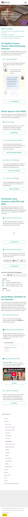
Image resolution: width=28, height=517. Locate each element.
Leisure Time (7, 475)
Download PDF (15, 242)
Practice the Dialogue (12, 178)
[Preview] (3, 280)
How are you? (8, 424)
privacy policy (13, 347)
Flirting (6, 464)
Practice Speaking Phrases (13, 140)
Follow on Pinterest (11, 315)
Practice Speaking (14, 189)
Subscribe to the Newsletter (14, 330)
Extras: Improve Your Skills (8, 34)
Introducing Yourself (10, 430)
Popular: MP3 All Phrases (13, 249)
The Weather (8, 435)
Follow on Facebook (12, 391)
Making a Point (8, 466)
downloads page (7, 212)
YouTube (14, 383)
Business (6, 469)
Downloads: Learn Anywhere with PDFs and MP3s (13, 36)
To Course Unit (15, 101)
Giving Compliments (10, 447)
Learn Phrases (9, 122)
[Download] (5, 280)
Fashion (7, 455)
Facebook (14, 403)
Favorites (7, 452)
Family (5, 478)
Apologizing (8, 441)
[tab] (4, 275)
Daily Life (6, 472)
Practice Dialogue (11, 59)
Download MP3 (15, 266)
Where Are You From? (10, 427)
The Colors (7, 433)
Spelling (7, 449)
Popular (6, 418)
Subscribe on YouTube (12, 359)
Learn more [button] (6, 512)
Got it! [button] (4, 515)
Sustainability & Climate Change (11, 483)
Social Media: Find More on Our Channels (11, 38)
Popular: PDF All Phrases (13, 218)
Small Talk (6, 421)
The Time (7, 438)
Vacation (6, 481)
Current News (8, 461)
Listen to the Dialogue (12, 160)
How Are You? (8, 458)
